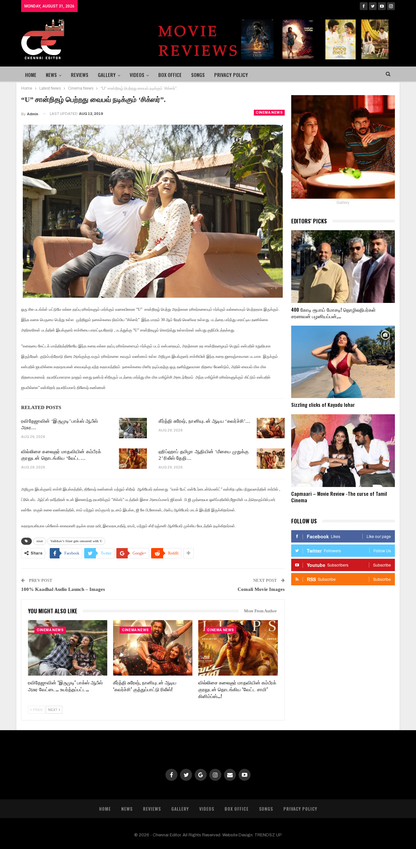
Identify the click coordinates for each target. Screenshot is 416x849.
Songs (198, 74)
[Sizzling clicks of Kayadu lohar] (343, 362)
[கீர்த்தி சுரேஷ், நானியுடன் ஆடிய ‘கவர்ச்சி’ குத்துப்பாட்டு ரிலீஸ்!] (271, 428)
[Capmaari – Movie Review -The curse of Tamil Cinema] (343, 450)
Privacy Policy (231, 74)
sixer (39, 541)
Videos (137, 74)
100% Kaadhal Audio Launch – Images (63, 589)
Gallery (107, 74)
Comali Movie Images (261, 589)
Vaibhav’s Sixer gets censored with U (76, 541)
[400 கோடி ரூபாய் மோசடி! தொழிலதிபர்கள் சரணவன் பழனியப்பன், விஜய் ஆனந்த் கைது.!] (343, 266)
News (51, 74)
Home (30, 74)
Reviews (79, 74)
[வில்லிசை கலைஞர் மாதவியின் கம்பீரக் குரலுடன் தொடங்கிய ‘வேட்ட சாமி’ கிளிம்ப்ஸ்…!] (133, 458)
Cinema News (269, 112)
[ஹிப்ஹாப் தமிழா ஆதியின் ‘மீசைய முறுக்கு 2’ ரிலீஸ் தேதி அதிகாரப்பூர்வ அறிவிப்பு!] (271, 458)
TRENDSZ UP (268, 835)
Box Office (170, 74)
